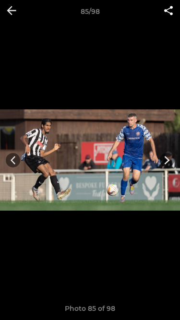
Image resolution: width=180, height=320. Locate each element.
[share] (168, 11)
